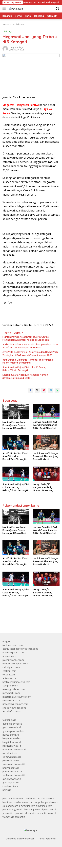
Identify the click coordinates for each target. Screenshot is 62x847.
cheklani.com (9, 670)
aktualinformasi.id (11, 711)
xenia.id (52, 813)
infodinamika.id (10, 786)
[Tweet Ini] (37, 390)
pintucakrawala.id (11, 745)
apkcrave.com (9, 678)
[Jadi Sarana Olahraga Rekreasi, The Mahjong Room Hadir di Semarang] (46, 442)
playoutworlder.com (13, 659)
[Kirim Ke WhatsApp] (57, 390)
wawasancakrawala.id (14, 749)
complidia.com (10, 685)
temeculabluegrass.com (15, 663)
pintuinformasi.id (11, 760)
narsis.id (6, 789)
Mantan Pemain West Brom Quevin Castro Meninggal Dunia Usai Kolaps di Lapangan (25, 338)
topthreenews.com (12, 645)
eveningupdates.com (13, 689)
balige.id (6, 641)
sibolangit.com (10, 805)
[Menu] (4, 9)
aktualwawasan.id (11, 778)
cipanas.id (19, 813)
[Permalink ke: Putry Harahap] (5, 48)
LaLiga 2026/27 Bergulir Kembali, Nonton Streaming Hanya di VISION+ (25, 376)
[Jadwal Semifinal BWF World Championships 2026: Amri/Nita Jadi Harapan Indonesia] (46, 411)
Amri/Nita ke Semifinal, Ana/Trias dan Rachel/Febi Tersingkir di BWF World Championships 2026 (30, 353)
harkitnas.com (25, 802)
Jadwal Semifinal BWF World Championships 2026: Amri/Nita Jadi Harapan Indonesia (30, 346)
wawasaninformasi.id (13, 764)
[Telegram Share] (50, 390)
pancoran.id (49, 809)
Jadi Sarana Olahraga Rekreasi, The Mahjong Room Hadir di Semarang (27, 361)
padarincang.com (11, 809)
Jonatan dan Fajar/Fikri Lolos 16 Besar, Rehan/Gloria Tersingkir (24, 369)
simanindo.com (44, 805)
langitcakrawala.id (11, 738)
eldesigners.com (11, 667)
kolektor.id (27, 809)
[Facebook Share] (30, 390)
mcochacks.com (11, 692)
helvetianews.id (10, 734)
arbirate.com (9, 656)
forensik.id (18, 798)
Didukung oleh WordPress (20, 838)
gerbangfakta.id (10, 782)
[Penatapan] (15, 9)
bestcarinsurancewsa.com (16, 681)
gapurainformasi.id (12, 723)
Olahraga (7, 31)
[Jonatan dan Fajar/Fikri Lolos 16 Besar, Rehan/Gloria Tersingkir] (15, 474)
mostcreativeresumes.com (16, 696)
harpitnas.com (10, 802)
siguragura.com (27, 805)
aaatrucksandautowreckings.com (20, 648)
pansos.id (7, 798)
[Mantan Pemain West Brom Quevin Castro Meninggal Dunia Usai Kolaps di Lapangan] (15, 411)
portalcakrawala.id (12, 771)
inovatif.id (42, 813)
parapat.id (20, 816)
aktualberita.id (9, 753)
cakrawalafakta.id (11, 756)
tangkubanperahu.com (46, 802)
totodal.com (9, 674)
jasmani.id (7, 813)
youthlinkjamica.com (13, 652)
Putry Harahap (16, 47)
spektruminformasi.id (13, 775)
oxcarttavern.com (11, 700)
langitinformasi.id (11, 742)
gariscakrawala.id (11, 727)
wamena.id (8, 816)
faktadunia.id (9, 719)
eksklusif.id (30, 813)
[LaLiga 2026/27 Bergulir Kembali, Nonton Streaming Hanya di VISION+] (46, 474)
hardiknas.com (32, 798)
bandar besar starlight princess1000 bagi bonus (27, 622)
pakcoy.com (47, 798)
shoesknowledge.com (14, 707)
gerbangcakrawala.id (13, 731)
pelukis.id (38, 809)
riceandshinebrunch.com (15, 704)
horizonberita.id (10, 767)
